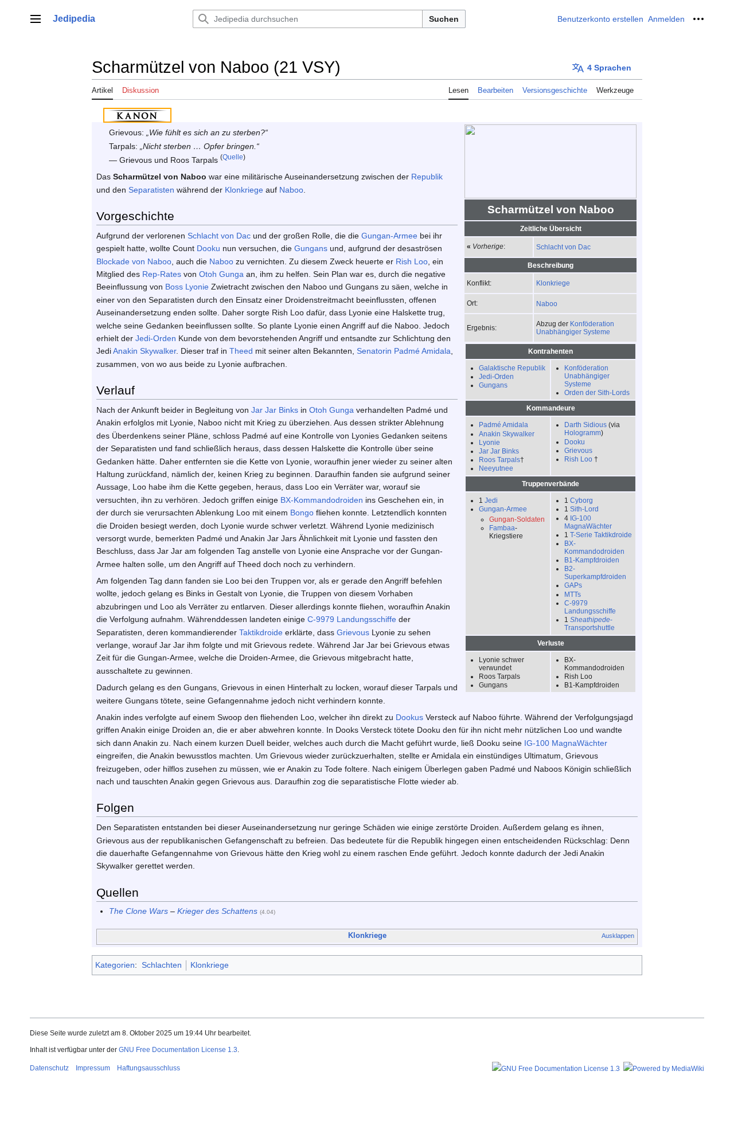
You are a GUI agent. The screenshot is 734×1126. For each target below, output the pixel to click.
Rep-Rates (161, 274)
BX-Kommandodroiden (594, 547)
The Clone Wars (138, 911)
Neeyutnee (496, 468)
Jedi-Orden (496, 376)
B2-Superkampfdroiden (595, 572)
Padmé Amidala (503, 424)
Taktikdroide (261, 632)
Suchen (444, 19)
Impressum (93, 1068)
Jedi (491, 500)
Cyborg (581, 500)
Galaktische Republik (512, 368)
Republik (427, 176)
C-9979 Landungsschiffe (590, 607)
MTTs (572, 594)
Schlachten (162, 964)
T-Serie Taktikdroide (601, 534)
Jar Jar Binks (499, 451)
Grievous (578, 450)
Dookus (409, 717)
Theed (241, 350)
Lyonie (489, 442)
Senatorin (374, 350)
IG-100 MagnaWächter (588, 522)
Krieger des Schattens (217, 911)
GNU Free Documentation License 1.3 (178, 1050)
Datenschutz (49, 1068)
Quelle (232, 157)
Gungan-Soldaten (517, 519)
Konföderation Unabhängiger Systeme (575, 327)
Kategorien (115, 964)
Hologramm (582, 432)
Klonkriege (553, 283)
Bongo (302, 512)
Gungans (493, 385)
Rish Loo (578, 459)
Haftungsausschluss (148, 1068)
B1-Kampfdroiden (591, 560)
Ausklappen (618, 935)
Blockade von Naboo (133, 261)
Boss (174, 286)
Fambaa (502, 527)
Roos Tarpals (499, 459)
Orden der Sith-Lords (597, 392)
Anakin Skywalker (506, 433)
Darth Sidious (585, 424)
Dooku (574, 441)
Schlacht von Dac (563, 247)
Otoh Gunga (221, 274)
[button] (35, 19)
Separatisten (151, 189)
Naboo (546, 303)
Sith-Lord (584, 509)
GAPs (573, 585)
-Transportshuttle (589, 623)
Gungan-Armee (503, 509)
